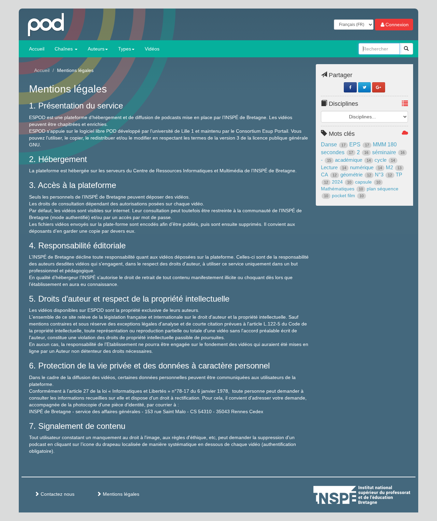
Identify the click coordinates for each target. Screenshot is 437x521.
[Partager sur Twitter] (364, 87)
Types (124, 49)
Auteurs (96, 49)
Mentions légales (120, 494)
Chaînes (64, 49)
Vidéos (152, 49)
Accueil (36, 49)
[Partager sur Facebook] (350, 87)
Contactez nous (56, 494)
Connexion (397, 24)
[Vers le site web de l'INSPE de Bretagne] (374, 494)
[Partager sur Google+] (378, 87)
